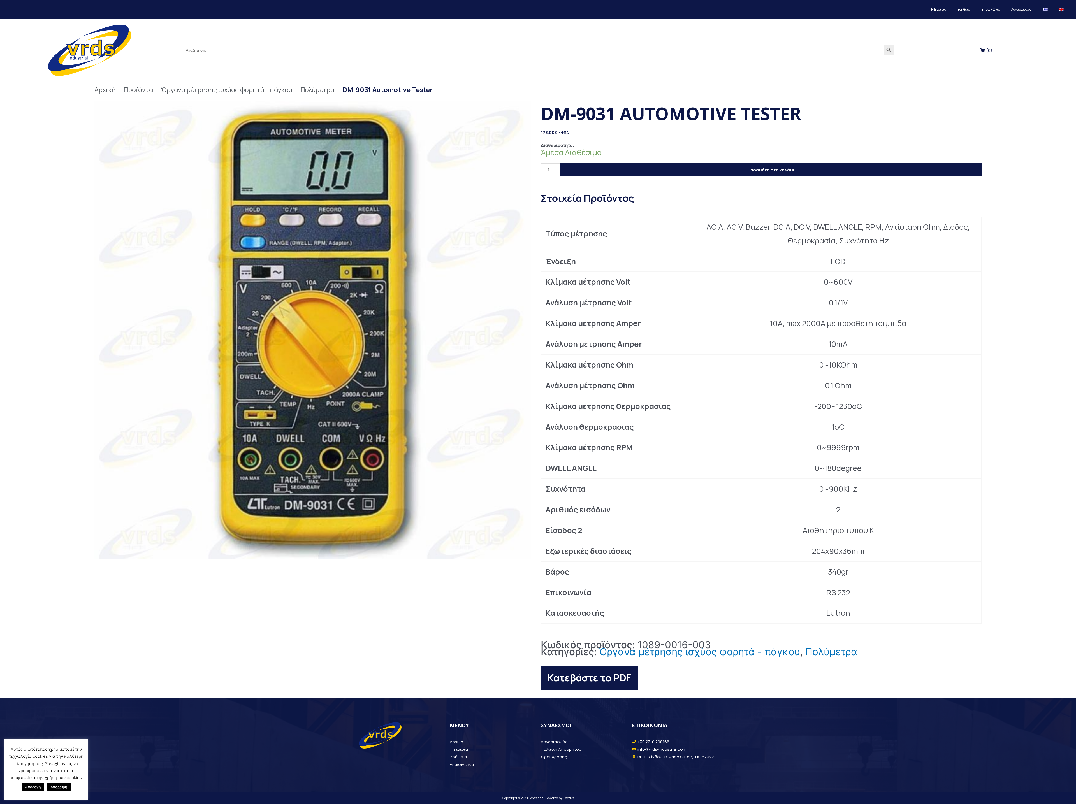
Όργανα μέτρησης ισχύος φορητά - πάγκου (699, 651)
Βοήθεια (963, 9)
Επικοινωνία (990, 9)
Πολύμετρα (831, 651)
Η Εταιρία (938, 9)
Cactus (568, 798)
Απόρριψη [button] (58, 787)
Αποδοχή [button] (33, 787)
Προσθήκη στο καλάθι (771, 170)
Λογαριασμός (1021, 9)
